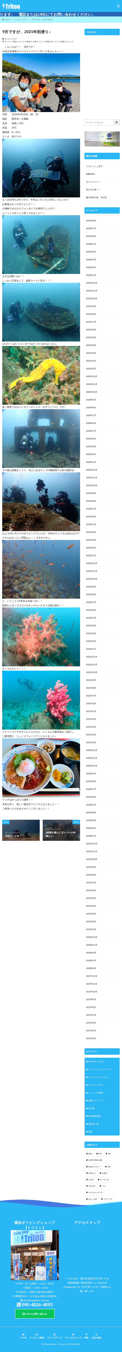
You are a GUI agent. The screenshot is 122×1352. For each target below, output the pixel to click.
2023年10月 (91, 485)
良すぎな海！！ (93, 189)
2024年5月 (91, 431)
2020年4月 (91, 812)
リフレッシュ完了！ (95, 166)
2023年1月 (91, 555)
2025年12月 (91, 283)
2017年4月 (91, 1038)
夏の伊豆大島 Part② (96, 197)
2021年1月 (91, 742)
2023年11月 (91, 477)
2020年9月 (91, 773)
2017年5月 (91, 1030)
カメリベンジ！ (93, 181)
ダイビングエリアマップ (99, 1069)
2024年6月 (91, 423)
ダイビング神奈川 (25, 41)
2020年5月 (91, 804)
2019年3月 (91, 913)
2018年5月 (91, 960)
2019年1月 (91, 929)
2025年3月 (91, 353)
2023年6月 (91, 516)
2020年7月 (91, 789)
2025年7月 (91, 322)
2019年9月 (91, 867)
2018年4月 (91, 968)
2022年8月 (91, 594)
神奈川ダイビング (53, 41)
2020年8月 (91, 781)
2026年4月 (91, 251)
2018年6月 (91, 952)
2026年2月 (91, 267)
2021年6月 (91, 703)
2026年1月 (91, 275)
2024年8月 (91, 407)
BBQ (90, 1154)
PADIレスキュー (94, 1167)
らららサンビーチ (95, 1192)
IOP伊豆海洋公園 (95, 1160)
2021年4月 (91, 719)
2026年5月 (91, 244)
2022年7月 (91, 602)
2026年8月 (91, 220)
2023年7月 (91, 508)
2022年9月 (91, 586)
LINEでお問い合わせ (36, 1313)
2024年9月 (91, 399)
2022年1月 (91, 649)
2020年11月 (91, 758)
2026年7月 (91, 228)
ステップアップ (54, 1337)
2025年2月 (91, 360)
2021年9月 (91, 680)
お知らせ (92, 1173)
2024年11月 (91, 384)
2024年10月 (91, 392)
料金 (86, 1337)
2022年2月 (91, 641)
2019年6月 (91, 890)
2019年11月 (91, 851)
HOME (7, 19)
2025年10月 (91, 298)
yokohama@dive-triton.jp (36, 1300)
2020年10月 (91, 765)
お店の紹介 (97, 1337)
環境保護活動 (94, 1116)
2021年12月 (91, 656)
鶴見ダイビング (67, 41)
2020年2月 (91, 828)
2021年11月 (91, 664)
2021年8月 (91, 688)
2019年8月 (91, 874)
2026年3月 (91, 259)
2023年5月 (91, 524)
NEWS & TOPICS (96, 1061)
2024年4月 (91, 438)
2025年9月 (91, 306)
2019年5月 (91, 898)
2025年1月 (91, 368)
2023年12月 (91, 469)
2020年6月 (91, 797)
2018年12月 (91, 937)
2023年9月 (91, 493)
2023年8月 (91, 501)
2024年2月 (91, 454)
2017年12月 (91, 976)
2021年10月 (91, 672)
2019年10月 (91, 859)
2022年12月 (91, 563)
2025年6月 (91, 329)
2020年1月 (91, 836)
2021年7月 (91, 695)
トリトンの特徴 (95, 1092)
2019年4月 (91, 906)
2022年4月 (91, 625)
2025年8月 (91, 314)
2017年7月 (91, 1015)
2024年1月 (91, 462)
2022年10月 (91, 579)
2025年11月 (91, 290)
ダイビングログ (21, 19)
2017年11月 (91, 984)
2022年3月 (91, 633)
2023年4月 (91, 532)
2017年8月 (91, 1007)
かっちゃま (104, 1179)
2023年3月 (91, 540)
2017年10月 (91, 991)
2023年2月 (91, 547)
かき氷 (91, 1179)
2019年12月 (91, 843)
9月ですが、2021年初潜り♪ (43, 19)
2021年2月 (91, 734)
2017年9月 (91, 999)
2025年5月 (91, 337)
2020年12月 (91, 750)
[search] (117, 122)
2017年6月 (91, 1022)
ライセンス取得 (37, 1337)
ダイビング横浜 (10, 41)
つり (103, 1186)
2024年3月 (91, 446)
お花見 (104, 1173)
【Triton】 (61, 1344)
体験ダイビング (95, 1100)
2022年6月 (91, 610)
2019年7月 (91, 882)
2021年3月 (91, 726)
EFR (100, 1154)
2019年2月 (91, 921)
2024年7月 (91, 415)
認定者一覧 (93, 1124)
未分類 (91, 1108)
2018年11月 (91, 945)
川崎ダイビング (39, 41)
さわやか (92, 1186)
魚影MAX (90, 174)
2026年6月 (91, 236)
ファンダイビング (73, 1337)
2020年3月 (91, 820)
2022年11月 (91, 571)
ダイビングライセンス (98, 1077)
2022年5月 (91, 617)
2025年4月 (91, 345)
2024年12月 (91, 376)
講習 (90, 1131)
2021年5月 (91, 711)
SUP (109, 1167)
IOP (109, 1154)
